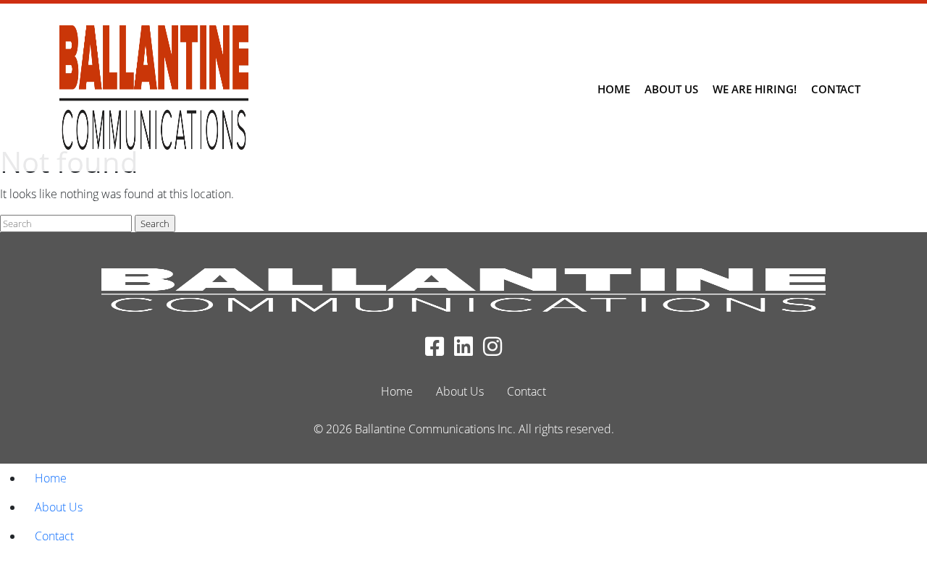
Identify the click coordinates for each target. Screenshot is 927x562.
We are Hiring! (755, 89)
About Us (671, 89)
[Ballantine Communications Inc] (154, 87)
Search (154, 223)
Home (613, 89)
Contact (835, 89)
